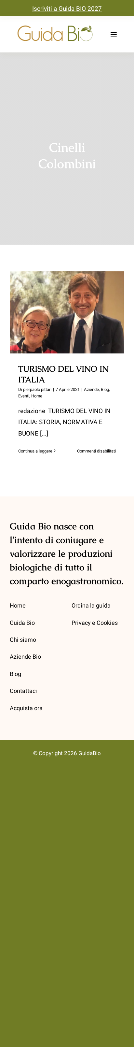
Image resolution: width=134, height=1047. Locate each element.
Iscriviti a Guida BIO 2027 (67, 8)
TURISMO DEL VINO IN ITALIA (67, 301)
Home (36, 396)
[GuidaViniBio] (55, 25)
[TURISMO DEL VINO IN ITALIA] (67, 312)
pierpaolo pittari (37, 389)
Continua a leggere (35, 451)
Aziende (91, 389)
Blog (105, 389)
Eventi (23, 396)
